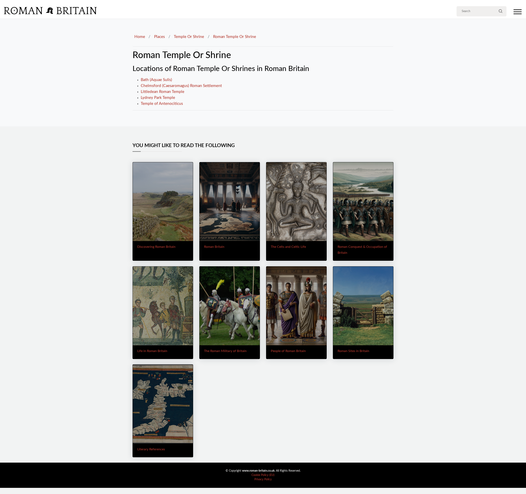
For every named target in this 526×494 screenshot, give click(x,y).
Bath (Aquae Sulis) (156, 80)
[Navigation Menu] (517, 12)
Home (139, 37)
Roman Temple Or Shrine (234, 37)
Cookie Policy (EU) (263, 475)
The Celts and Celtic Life (288, 246)
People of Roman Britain (288, 351)
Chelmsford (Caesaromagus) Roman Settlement (181, 86)
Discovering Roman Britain (156, 246)
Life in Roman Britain (152, 351)
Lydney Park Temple (158, 98)
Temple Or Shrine (189, 37)
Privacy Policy (263, 479)
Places (159, 37)
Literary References (151, 449)
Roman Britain (214, 246)
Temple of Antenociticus (162, 104)
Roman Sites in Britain (353, 351)
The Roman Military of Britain (225, 351)
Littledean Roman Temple (162, 92)
